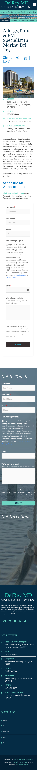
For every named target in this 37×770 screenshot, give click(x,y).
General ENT (33, 20)
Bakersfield (32, 12)
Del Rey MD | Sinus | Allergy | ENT (24, 760)
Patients (5, 743)
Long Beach (20, 12)
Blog (4, 737)
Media (5, 726)
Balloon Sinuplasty (23, 20)
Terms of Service (19, 275)
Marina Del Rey (7, 12)
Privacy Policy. (11, 277)
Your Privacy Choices (22, 765)
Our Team (6, 732)
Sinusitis (14, 20)
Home (5, 720)
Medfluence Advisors (20, 762)
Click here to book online (13, 193)
